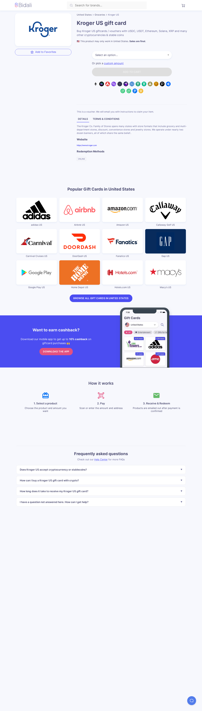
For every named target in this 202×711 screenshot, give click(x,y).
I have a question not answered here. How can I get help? (54, 502)
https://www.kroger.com (87, 145)
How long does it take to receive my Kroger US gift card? (54, 491)
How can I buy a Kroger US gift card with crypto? (49, 480)
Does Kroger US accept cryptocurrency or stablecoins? (53, 469)
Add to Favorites (45, 51)
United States (84, 14)
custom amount (114, 63)
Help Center (101, 459)
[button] (191, 700)
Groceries (100, 14)
